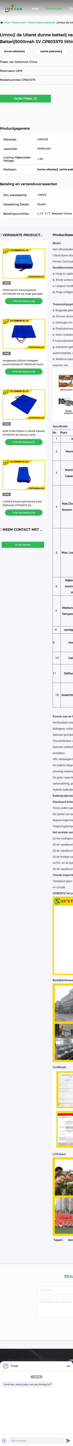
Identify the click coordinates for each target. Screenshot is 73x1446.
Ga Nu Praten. (23, 98)
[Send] (68, 1440)
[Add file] (4, 1440)
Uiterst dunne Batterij (41, 22)
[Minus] (68, 1366)
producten (18, 22)
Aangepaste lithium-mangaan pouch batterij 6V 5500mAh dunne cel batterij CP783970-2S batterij (23, 364)
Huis (35, 9)
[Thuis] (13, 8)
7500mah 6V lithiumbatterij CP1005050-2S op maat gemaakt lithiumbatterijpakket (22, 294)
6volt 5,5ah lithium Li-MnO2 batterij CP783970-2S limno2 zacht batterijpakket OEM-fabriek (24, 435)
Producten (54, 9)
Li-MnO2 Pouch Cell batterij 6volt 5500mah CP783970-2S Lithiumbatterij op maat (22, 505)
